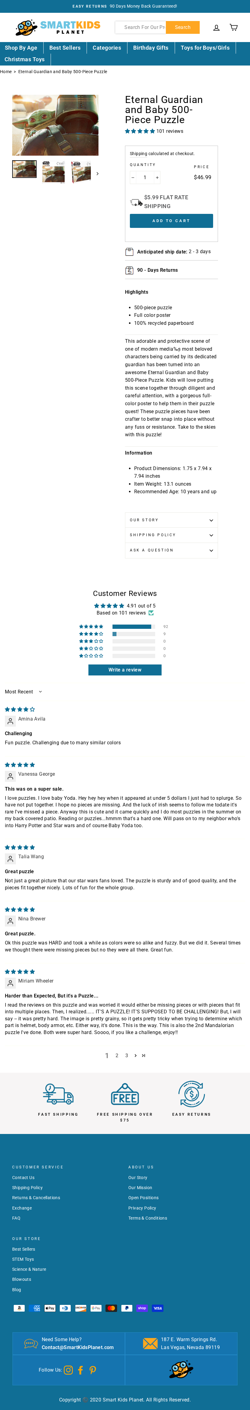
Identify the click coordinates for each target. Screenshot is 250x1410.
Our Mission (140, 1187)
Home (6, 71)
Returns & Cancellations (36, 1197)
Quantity (143, 165)
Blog (16, 1289)
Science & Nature (29, 1269)
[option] (125, 6)
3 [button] (126, 1055)
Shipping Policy (153, 535)
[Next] (94, 173)
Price (201, 167)
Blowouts (21, 1279)
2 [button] (117, 1055)
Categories (107, 47)
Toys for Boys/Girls (205, 47)
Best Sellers (64, 47)
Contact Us (23, 1177)
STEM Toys (23, 1259)
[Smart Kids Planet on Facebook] (80, 1370)
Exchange (22, 1208)
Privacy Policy (142, 1208)
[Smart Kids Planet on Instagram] (68, 1370)
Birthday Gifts (150, 47)
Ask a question (152, 550)
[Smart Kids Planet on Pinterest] (92, 1370)
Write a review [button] (125, 670)
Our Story (144, 520)
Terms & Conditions (147, 1218)
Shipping (138, 153)
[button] (91, 627)
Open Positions (143, 1197)
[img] (20, 709)
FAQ (16, 1218)
